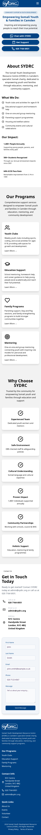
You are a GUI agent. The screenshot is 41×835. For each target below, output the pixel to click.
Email (8, 664)
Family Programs (9, 762)
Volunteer (6, 813)
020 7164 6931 (8, 593)
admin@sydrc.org (18, 590)
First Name (10, 642)
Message (9, 686)
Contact (5, 817)
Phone (8, 675)
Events (5, 810)
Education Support (10, 759)
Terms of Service (26, 829)
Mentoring (6, 766)
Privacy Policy (13, 829)
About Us (6, 806)
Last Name (10, 653)
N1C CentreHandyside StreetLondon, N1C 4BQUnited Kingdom (12, 782)
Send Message (20, 708)
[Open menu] (37, 3)
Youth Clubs (7, 755)
